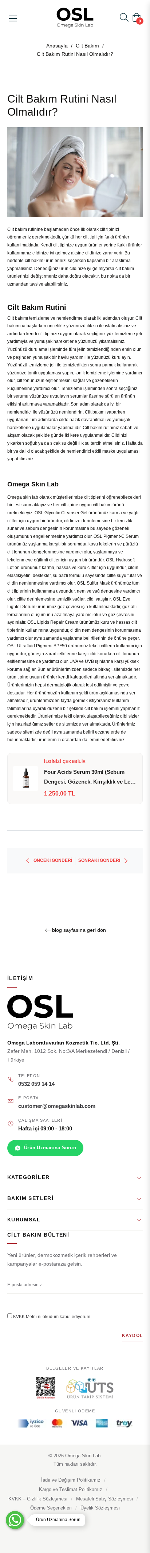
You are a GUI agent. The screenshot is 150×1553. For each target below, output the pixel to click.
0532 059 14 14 (36, 1084)
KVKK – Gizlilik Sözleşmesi (37, 1499)
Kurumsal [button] (23, 1219)
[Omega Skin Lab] (75, 1012)
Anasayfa (57, 46)
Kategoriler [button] (28, 1177)
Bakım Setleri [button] (30, 1198)
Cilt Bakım (87, 46)
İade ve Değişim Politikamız (70, 1480)
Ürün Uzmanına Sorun (50, 1147)
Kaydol (132, 1335)
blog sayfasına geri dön (79, 930)
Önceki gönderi (52, 860)
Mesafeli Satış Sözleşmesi (104, 1499)
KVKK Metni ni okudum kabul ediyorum (51, 1316)
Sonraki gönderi (99, 860)
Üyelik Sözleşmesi (100, 1508)
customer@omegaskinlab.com (56, 1106)
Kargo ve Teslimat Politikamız (70, 1489)
